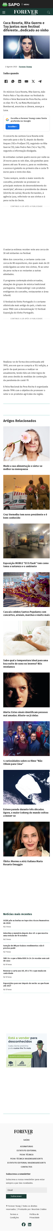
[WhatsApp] (12, 81)
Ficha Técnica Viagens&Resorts (26, 1158)
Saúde (26, 1140)
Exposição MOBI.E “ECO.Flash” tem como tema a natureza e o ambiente (26, 565)
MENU (26, 4)
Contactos (26, 1167)
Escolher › (12, 126)
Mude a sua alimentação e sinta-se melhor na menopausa (22, 468)
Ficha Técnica (26, 1154)
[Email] (26, 81)
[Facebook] (6, 81)
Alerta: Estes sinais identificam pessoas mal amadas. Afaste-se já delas (25, 714)
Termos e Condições (14, 1216)
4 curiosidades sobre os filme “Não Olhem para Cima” (22, 762)
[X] (33, 81)
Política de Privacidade (34, 1216)
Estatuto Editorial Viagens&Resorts (26, 1163)
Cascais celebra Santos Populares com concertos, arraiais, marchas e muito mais (26, 613)
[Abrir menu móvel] (3, 12)
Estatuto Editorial (26, 1150)
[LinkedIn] (19, 81)
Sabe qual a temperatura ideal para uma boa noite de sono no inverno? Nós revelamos (25, 663)
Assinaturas (26, 1146)
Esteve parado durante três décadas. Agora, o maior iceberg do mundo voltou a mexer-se (25, 812)
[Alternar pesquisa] (49, 12)
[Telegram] (40, 81)
